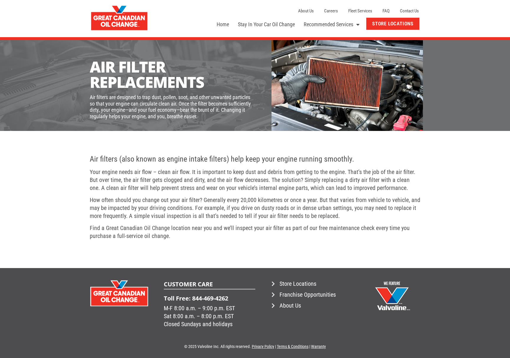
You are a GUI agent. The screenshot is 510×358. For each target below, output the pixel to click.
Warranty (318, 346)
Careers (331, 11)
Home (223, 24)
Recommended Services (328, 24)
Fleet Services (360, 11)
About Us (306, 11)
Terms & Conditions (292, 346)
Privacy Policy (263, 346)
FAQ (386, 11)
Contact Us (409, 11)
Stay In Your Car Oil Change (266, 24)
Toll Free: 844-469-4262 (196, 298)
